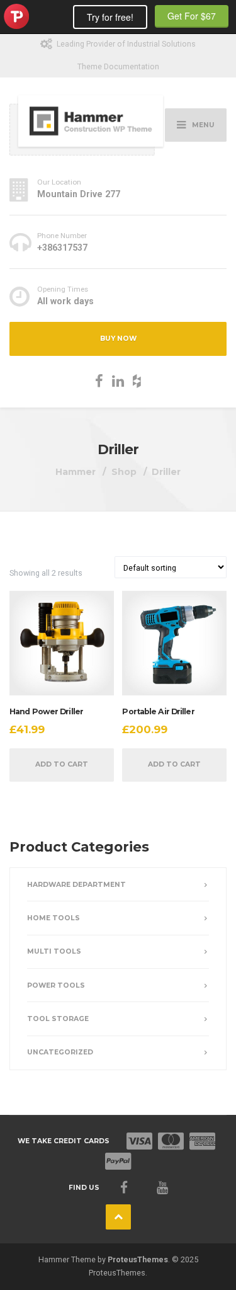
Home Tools (53, 918)
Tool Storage (58, 1019)
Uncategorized (60, 1052)
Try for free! (110, 17)
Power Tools (56, 985)
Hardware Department (76, 885)
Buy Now (118, 338)
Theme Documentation (118, 66)
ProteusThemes (138, 1259)
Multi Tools (54, 951)
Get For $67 (191, 15)
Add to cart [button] (61, 764)
